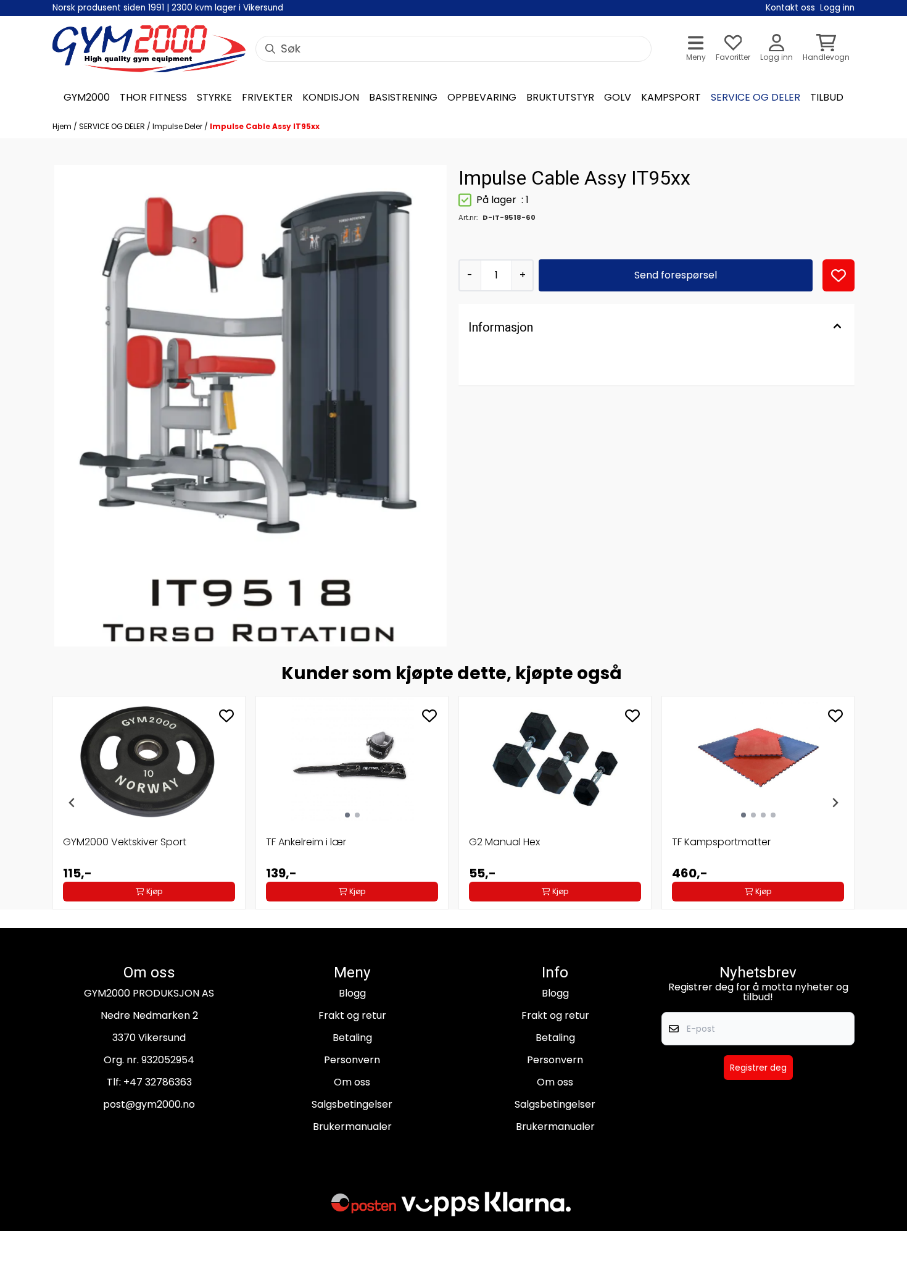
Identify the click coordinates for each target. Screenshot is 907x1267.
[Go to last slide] (72, 803)
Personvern (352, 1060)
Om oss (352, 1082)
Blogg (352, 993)
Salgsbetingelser (352, 1104)
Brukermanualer (352, 1126)
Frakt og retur (352, 1015)
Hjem (62, 126)
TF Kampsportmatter (721, 842)
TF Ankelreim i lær (306, 842)
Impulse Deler (178, 126)
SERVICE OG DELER (113, 126)
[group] (149, 802)
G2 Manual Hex (504, 842)
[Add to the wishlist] (226, 715)
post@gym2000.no (149, 1104)
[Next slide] (835, 803)
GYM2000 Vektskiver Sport (124, 842)
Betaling (352, 1038)
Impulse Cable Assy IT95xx (265, 126)
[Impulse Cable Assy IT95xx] (250, 405)
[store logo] (149, 48)
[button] (838, 275)
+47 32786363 (157, 1082)
